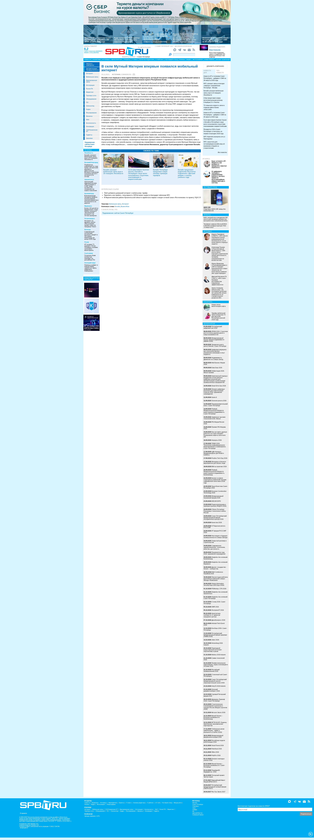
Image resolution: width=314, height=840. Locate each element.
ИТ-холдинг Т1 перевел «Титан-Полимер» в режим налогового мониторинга (91, 247)
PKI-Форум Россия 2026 (214, 422)
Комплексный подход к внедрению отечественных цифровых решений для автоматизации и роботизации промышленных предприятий (215, 379)
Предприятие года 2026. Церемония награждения (214, 553)
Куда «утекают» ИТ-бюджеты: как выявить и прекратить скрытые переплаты (127, 40)
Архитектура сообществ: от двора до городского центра (212, 615)
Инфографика (209, 59)
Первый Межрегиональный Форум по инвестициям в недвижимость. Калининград (214, 472)
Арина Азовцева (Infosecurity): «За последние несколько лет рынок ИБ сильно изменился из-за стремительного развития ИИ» (219, 293)
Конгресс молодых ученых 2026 (214, 759)
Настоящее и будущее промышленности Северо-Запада (215, 536)
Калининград (89, 193)
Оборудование (91, 99)
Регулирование (91, 113)
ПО (87, 102)
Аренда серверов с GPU (92, 816)
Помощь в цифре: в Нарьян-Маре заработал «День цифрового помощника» (91, 268)
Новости (87, 59)
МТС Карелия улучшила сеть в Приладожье (214, 138)
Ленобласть (88, 153)
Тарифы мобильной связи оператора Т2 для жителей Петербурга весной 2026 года (219, 316)
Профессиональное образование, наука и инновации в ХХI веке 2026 (216, 664)
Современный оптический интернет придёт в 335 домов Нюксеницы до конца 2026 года (91, 235)
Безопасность (91, 123)
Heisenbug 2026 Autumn (213, 644)
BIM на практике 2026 (219, 466)
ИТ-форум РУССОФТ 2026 (215, 531)
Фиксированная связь (91, 81)
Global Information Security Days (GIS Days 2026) (214, 584)
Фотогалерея (198, 59)
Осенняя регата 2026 (218, 401)
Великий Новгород (91, 162)
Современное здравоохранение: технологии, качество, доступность (214, 547)
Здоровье (89, 138)
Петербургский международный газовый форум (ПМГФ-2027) (215, 786)
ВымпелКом (125, 206)
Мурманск (88, 206)
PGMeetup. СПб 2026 (219, 589)
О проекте (23, 813)
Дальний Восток (197, 813)
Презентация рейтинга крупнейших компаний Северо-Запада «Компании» (216, 578)
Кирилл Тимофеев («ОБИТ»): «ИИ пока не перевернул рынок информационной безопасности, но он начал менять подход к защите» (185, 38)
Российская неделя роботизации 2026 (214, 741)
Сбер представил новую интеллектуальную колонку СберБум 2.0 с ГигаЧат (213, 100)
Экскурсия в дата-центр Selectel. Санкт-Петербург (215, 345)
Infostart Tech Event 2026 (214, 624)
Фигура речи (178, 802)
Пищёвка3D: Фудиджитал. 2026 (212, 771)
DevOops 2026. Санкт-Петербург (215, 629)
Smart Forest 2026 (217, 745)
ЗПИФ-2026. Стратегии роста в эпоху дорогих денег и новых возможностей (216, 333)
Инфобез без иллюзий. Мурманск (216, 563)
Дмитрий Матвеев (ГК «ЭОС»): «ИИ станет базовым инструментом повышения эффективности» (219, 281)
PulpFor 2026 (216, 755)
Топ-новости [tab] (220, 72)
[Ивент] (91, 290)
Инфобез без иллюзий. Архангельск (216, 592)
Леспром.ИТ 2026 (218, 610)
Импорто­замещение (90, 64)
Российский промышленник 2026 (212, 670)
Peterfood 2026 (216, 749)
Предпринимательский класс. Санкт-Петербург (216, 404)
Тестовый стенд (171, 59)
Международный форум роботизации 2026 (213, 736)
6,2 (86, 49)
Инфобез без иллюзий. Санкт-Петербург (216, 597)
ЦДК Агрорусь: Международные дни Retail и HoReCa (214, 453)
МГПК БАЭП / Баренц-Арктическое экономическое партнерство (215, 724)
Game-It (214, 397)
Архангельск (89, 179)
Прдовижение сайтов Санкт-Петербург (117, 213)
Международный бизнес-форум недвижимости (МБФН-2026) (214, 339)
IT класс (135, 59)
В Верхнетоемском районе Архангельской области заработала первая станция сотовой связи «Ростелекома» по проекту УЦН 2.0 (152, 197)
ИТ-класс (206, 159)
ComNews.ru (126, 74)
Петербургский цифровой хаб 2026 (213, 327)
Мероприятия (116, 59)
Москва (194, 802)
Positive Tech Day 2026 (219, 458)
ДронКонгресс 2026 (218, 620)
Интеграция (90, 85)
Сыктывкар (88, 253)
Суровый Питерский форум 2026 (215, 695)
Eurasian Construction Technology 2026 (215, 492)
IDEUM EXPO (216, 501)
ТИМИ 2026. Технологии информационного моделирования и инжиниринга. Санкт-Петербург (215, 446)
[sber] (157, 12)
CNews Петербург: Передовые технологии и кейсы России (215, 511)
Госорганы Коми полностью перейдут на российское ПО (90, 258)
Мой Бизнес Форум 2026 (214, 363)
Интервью (106, 59)
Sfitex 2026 (215, 752)
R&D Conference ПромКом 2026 (213, 573)
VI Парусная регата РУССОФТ (214, 526)
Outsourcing (90, 106)
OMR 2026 (215, 607)
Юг (193, 811)
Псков (86, 242)
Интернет (89, 73)
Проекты (127, 59)
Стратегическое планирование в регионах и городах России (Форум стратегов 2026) (215, 706)
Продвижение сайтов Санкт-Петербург (90, 144)
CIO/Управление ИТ (92, 130)
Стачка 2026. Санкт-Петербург (215, 602)
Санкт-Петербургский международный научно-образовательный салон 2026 (215, 681)
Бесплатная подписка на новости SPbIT (254, 806)
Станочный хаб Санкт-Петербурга (215, 675)
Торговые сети (91, 95)
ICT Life (157, 802)
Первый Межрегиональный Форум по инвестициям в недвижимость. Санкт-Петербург (214, 411)
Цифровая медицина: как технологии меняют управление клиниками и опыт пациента (215, 352)
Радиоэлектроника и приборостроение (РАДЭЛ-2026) (215, 505)
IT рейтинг (159, 59)
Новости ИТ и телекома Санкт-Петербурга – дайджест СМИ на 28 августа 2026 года (98, 40)
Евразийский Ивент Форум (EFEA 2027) (214, 781)
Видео (188, 59)
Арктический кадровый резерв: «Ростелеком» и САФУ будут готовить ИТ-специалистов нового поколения (90, 186)
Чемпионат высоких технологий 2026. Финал (214, 418)
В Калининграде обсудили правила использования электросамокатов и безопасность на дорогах (91, 199)
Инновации (90, 126)
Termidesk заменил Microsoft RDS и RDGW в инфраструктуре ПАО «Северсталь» (215, 225)
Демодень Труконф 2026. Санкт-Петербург (214, 700)
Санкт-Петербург (197, 804)
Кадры (88, 109)
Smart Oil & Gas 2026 (219, 386)
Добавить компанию (215, 66)
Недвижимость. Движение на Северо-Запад (213, 358)
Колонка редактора (217, 47)
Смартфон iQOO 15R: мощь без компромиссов (215, 209)
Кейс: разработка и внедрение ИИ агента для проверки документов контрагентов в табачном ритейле (216, 219)
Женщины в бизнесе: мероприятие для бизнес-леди (215, 462)
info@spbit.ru (24, 827)
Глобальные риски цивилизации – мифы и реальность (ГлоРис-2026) (214, 730)
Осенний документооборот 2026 (212, 690)
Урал (194, 808)
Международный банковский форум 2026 (213, 497)
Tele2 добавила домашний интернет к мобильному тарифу (126, 193)
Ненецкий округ (90, 263)
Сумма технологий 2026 (214, 659)
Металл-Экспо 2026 (218, 712)
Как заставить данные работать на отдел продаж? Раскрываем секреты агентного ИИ (215, 434)
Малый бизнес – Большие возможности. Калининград (213, 717)
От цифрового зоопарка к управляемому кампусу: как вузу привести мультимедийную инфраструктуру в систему (156, 38)
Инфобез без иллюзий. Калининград (216, 558)
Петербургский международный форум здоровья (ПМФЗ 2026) (215, 634)
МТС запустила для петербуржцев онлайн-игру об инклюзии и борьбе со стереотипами (214, 145)
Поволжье (195, 806)
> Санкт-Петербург (143, 57)
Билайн (117, 206)
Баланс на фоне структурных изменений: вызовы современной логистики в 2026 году (215, 480)
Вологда (87, 229)
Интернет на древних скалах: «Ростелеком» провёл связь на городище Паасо (90, 224)
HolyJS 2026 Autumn (219, 686)
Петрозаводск (89, 218)
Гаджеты (89, 135)
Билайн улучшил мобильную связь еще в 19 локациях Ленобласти (90, 157)
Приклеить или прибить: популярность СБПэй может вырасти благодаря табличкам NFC (137, 195)
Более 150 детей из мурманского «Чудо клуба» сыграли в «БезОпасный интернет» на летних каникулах (91, 211)
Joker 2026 (215, 640)
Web (87, 119)
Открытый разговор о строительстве (215, 541)
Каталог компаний (223, 59)
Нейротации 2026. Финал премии (214, 371)
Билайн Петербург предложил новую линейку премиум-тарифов (160, 172)
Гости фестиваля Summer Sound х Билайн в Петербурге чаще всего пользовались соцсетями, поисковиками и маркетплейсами (138, 174)
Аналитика (97, 59)
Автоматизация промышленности (92, 69)
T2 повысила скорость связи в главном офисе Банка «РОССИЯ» (214, 107)
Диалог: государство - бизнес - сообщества (215, 568)
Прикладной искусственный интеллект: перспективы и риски (213, 649)
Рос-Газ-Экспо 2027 (218, 792)
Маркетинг (89, 92)
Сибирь (194, 809)
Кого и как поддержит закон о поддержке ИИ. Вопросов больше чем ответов (217, 55)
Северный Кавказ (197, 814)
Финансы (89, 116)
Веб (156, 809)
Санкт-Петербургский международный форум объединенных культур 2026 (215, 517)
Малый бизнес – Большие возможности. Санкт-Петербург (214, 765)
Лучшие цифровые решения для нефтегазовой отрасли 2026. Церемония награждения (214, 391)
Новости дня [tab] (207, 72)
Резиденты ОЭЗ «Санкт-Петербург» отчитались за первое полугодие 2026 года (213, 131)
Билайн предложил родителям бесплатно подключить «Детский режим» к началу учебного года (187, 173)
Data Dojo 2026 (217, 368)
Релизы (182, 59)
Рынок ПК (89, 88)
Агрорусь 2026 (217, 440)
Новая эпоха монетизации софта (219, 305)
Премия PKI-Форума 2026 (215, 428)
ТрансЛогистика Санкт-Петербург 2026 (216, 487)
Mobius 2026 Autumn (219, 655)
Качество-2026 (217, 522)
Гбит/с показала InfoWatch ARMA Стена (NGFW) (93, 52)
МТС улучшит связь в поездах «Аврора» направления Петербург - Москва (214, 86)
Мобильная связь (92, 77)
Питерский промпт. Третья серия (214, 776)
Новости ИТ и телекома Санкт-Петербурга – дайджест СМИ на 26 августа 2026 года (215, 40)
